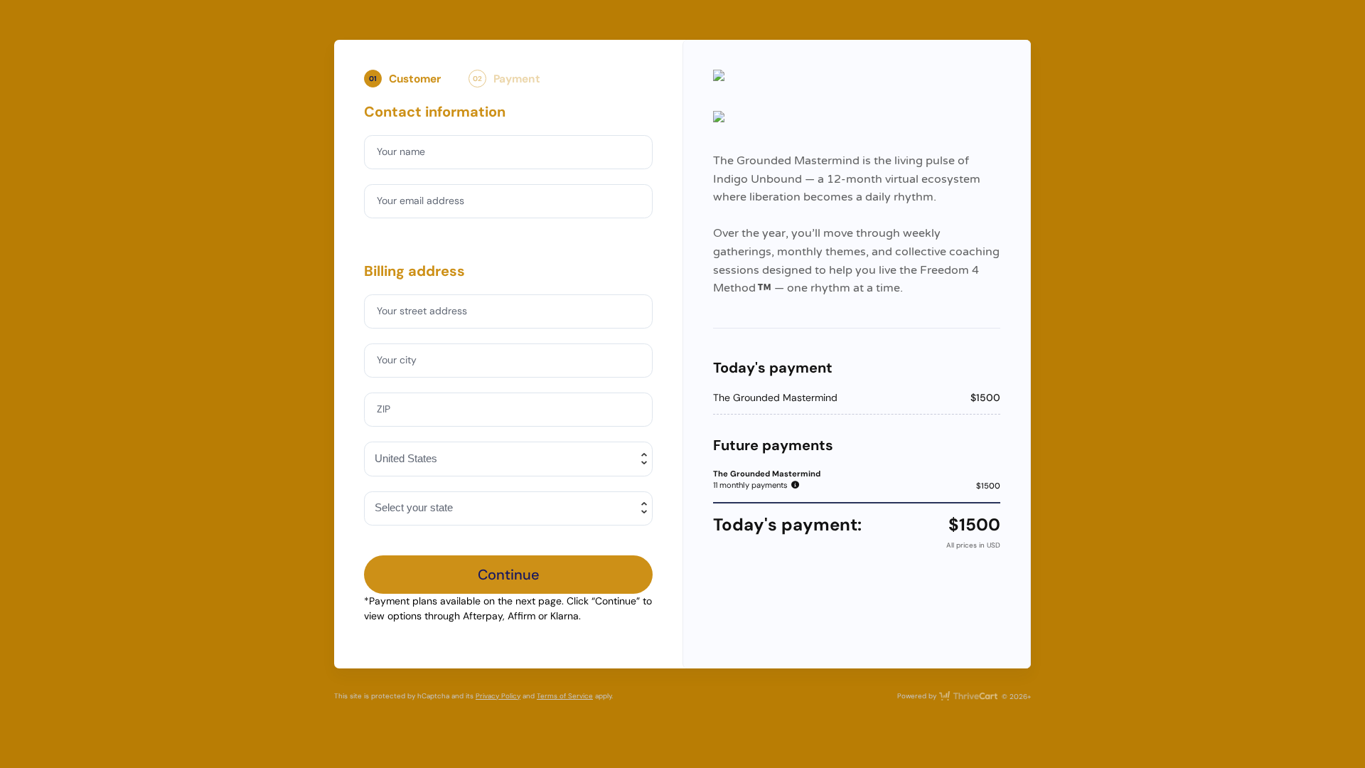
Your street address (422, 310)
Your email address (420, 200)
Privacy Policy (498, 695)
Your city (397, 359)
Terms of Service (565, 695)
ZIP (383, 408)
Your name (401, 151)
